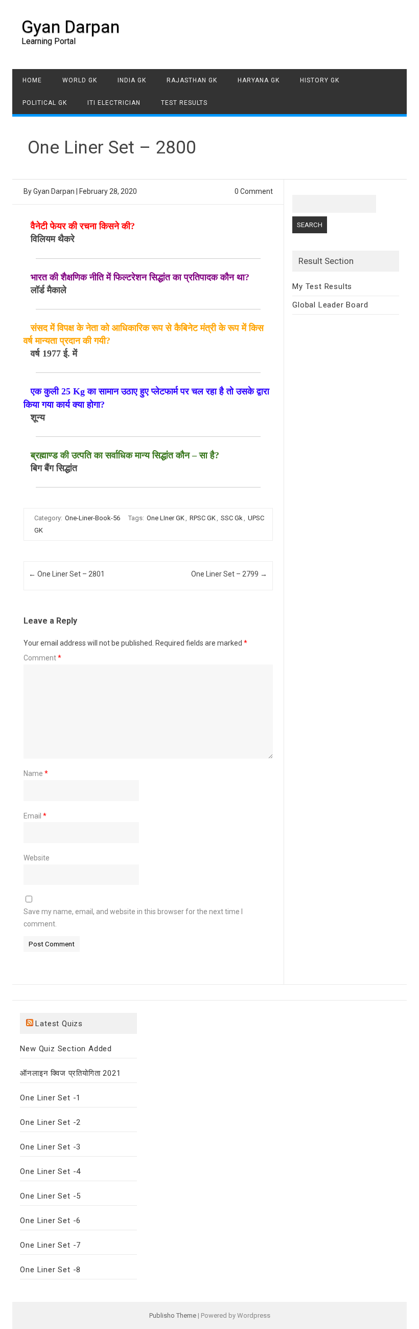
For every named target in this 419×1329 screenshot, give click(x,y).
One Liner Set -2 (50, 1122)
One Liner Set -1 (50, 1097)
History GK (319, 80)
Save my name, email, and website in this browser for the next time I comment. (133, 917)
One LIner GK (165, 518)
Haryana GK (259, 80)
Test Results (184, 102)
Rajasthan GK (192, 80)
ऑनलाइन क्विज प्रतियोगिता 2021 (70, 1073)
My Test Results (322, 286)
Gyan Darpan (70, 26)
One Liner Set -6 (50, 1220)
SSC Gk (232, 518)
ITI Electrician (114, 102)
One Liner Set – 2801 (67, 574)
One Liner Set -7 (50, 1245)
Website (37, 858)
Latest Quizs (59, 1023)
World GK (79, 80)
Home (32, 80)
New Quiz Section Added (66, 1048)
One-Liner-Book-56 (92, 518)
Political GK (44, 102)
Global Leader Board (330, 304)
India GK (132, 80)
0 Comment (254, 191)
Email (35, 816)
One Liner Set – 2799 (229, 574)
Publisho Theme (172, 1315)
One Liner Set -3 (50, 1146)
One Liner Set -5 (50, 1196)
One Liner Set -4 (50, 1171)
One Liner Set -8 (50, 1269)
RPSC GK (203, 518)
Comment (42, 658)
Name (36, 773)
